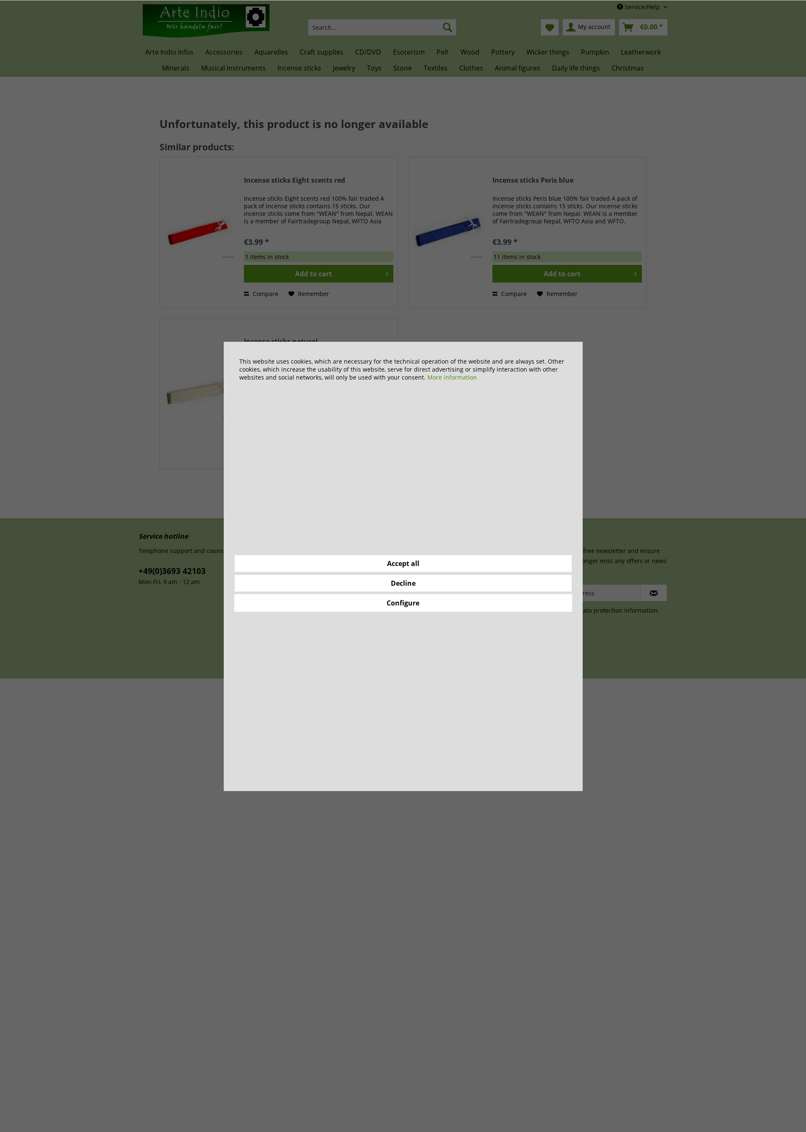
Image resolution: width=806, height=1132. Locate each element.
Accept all (403, 563)
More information (452, 377)
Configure (403, 603)
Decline (403, 583)
